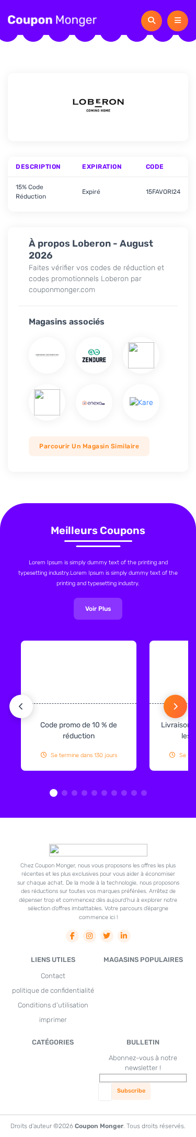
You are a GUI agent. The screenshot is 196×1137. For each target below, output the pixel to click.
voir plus (98, 608)
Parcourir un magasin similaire (89, 446)
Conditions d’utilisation (53, 1005)
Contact (53, 976)
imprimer (53, 1020)
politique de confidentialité (53, 990)
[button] (53, 793)
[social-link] (72, 936)
